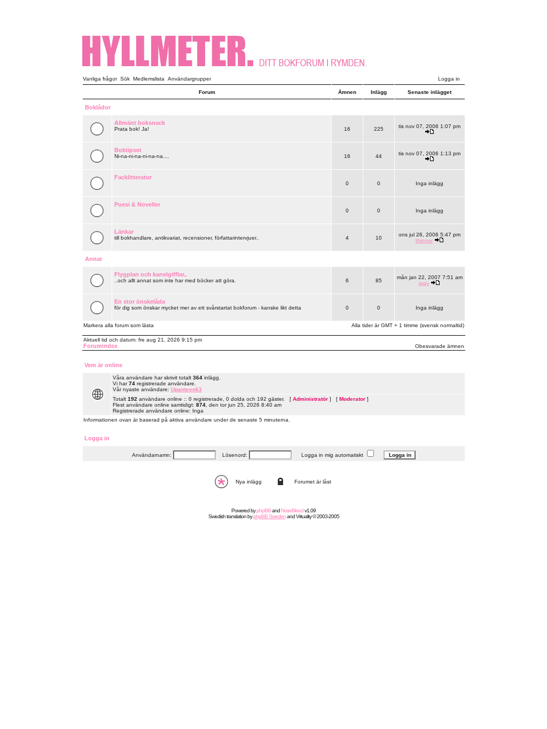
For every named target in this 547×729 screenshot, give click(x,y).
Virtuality (303, 516)
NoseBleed (292, 510)
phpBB (263, 510)
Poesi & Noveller (137, 204)
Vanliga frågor (100, 79)
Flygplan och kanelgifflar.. (150, 274)
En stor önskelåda (139, 301)
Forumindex (100, 346)
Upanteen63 (186, 389)
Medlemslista (149, 79)
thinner (424, 240)
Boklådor (98, 107)
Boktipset (128, 150)
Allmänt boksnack (139, 123)
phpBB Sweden (269, 516)
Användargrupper (189, 79)
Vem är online (103, 365)
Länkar (124, 231)
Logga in (449, 79)
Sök (125, 79)
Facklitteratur (133, 177)
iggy (424, 283)
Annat (93, 259)
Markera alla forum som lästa (118, 325)
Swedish (216, 516)
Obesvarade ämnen (439, 346)
